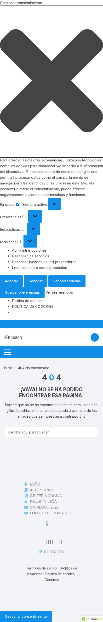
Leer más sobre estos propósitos (39, 267)
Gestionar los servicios (30, 256)
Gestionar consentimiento (26, 616)
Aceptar (11, 281)
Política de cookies (27, 300)
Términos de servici (41, 568)
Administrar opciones (29, 250)
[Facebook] (43, 467)
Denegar (36, 281)
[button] (51, 81)
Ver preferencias (67, 281)
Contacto (52, 580)
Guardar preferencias (22, 292)
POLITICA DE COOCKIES (32, 306)
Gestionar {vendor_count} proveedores (44, 262)
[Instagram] (60, 467)
